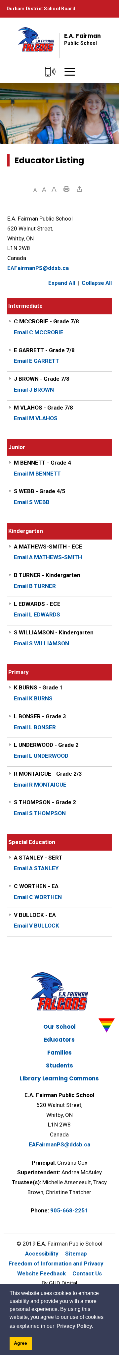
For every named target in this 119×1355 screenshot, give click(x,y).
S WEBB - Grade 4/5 (39, 491)
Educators (59, 1040)
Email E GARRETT (36, 360)
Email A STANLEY (36, 868)
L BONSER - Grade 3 (40, 716)
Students (59, 1065)
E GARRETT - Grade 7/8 (44, 350)
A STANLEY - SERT (38, 857)
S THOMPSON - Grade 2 (45, 802)
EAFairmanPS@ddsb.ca (38, 268)
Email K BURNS (33, 698)
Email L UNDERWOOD (41, 755)
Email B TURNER (35, 586)
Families (59, 1053)
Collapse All (97, 283)
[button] (35, 190)
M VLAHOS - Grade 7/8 (43, 407)
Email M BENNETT (37, 473)
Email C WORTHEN (38, 897)
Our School (59, 1027)
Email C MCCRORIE (38, 332)
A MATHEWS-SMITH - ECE (48, 546)
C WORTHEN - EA (36, 886)
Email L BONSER (35, 727)
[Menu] (70, 72)
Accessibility (42, 1253)
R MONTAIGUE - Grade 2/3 (48, 773)
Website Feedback (41, 1273)
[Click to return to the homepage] (36, 39)
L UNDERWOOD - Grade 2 (46, 745)
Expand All (61, 283)
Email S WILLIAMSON (41, 643)
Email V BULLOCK (36, 925)
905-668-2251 (69, 1210)
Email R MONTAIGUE (40, 784)
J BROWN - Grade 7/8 (41, 378)
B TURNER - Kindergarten (47, 575)
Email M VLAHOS (36, 418)
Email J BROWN (34, 389)
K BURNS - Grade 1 (38, 687)
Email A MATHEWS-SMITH (48, 557)
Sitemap (76, 1253)
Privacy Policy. (75, 1326)
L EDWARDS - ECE (37, 604)
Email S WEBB (32, 502)
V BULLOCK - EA (35, 915)
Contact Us (87, 1273)
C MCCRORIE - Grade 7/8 (46, 321)
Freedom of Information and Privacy (56, 1263)
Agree (20, 1343)
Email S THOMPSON (40, 813)
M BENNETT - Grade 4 (42, 462)
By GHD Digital (59, 1283)
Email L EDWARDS (37, 614)
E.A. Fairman (82, 39)
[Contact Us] (50, 72)
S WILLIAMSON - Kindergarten (54, 632)
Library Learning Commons (59, 1078)
